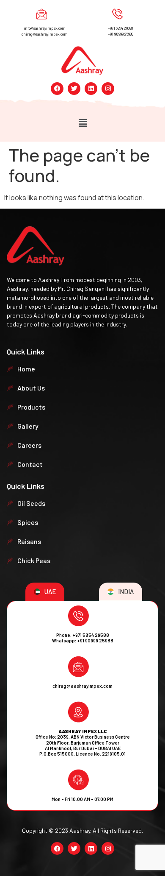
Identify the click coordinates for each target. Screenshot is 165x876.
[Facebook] (57, 88)
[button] (82, 123)
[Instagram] (108, 88)
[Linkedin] (91, 88)
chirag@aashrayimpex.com (45, 34)
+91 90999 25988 (120, 34)
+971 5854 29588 (120, 28)
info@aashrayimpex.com (45, 28)
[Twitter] (74, 88)
